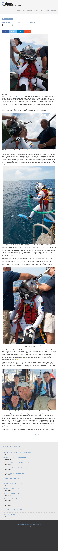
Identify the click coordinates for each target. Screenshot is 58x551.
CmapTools (36, 10)
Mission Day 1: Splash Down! (12, 493)
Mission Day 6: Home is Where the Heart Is (15, 468)
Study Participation (27, 10)
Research (19, 10)
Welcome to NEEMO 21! (10, 514)
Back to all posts (7, 18)
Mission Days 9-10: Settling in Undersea (15, 457)
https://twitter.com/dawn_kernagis (32, 434)
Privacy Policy (20, 524)
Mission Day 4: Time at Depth (12, 478)
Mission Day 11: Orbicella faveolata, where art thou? (18, 452)
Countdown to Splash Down (11, 499)
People (42, 10)
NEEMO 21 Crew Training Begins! (13, 509)
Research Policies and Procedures (33, 524)
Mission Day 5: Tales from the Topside (14, 473)
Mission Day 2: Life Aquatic (11, 488)
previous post (15, 96)
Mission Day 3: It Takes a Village (13, 483)
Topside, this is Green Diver (11, 504)
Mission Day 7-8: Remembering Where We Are (16, 462)
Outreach (54, 10)
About (47, 10)
